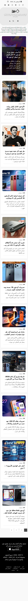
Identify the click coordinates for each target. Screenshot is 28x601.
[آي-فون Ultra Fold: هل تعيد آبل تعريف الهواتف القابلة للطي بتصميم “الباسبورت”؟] (14, 495)
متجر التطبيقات (8, 566)
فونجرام (13, 570)
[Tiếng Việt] (14, 33)
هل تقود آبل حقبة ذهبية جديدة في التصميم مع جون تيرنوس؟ (14, 152)
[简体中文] (19, 27)
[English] (9, 27)
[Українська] (6, 32)
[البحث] (13, 21)
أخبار (19, 50)
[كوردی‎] (12, 30)
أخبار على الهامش (20, 442)
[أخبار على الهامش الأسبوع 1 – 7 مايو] (14, 450)
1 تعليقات (21, 463)
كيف (17, 570)
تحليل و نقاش (22, 568)
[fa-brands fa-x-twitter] (19, 5)
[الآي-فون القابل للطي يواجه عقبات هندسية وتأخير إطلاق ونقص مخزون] (14, 91)
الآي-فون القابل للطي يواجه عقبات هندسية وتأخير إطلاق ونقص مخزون (15, 108)
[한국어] (16, 30)
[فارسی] (8, 30)
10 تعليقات (20, 103)
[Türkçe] (11, 32)
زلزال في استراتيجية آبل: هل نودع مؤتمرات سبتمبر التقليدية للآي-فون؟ (14, 333)
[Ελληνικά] (15, 29)
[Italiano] (24, 30)
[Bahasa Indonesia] (5, 29)
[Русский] (20, 32)
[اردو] (1, 32)
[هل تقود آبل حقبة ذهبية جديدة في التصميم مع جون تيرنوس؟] (14, 135)
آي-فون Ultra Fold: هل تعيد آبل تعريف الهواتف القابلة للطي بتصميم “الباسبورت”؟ (14, 511)
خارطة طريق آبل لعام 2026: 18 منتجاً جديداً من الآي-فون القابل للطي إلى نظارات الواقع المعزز (14, 378)
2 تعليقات (21, 284)
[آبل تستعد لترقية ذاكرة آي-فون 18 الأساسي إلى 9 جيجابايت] (14, 180)
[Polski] (4, 30)
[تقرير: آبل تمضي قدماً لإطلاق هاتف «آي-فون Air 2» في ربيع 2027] (14, 227)
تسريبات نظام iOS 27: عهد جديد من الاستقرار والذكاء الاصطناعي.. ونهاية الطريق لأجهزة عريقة (15, 422)
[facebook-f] (23, 5)
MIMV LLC (12, 557)
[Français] (24, 29)
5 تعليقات (21, 418)
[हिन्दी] (11, 29)
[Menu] (17, 21)
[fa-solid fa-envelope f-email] (5, 5)
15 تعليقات (20, 193)
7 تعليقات (21, 148)
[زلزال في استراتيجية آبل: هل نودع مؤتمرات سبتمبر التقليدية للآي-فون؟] (14, 316)
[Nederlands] (14, 27)
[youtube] (8, 5)
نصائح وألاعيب (15, 568)
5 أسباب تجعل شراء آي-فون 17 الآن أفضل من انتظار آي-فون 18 (13, 54)
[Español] (15, 32)
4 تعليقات (21, 329)
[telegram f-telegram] (16, 5)
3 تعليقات (21, 240)
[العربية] (24, 27)
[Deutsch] (20, 29)
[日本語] (20, 30)
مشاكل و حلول (8, 568)
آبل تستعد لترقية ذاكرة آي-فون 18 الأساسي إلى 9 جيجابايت (14, 197)
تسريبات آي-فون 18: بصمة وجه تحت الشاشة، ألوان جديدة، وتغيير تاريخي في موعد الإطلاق (14, 288)
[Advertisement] (14, 587)
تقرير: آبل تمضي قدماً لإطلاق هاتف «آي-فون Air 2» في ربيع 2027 (14, 244)
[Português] (25, 32)
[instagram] (12, 5)
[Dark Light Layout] (9, 21)
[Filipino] (4, 27)
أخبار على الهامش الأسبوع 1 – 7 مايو (14, 467)
